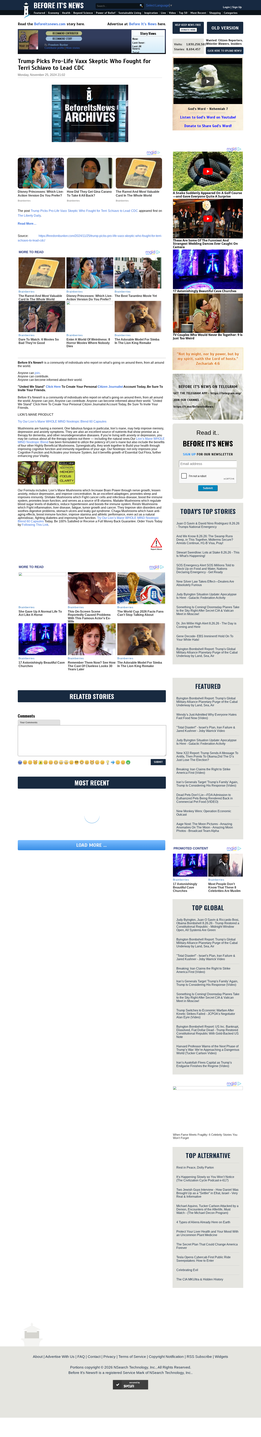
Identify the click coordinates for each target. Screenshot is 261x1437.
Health (66, 13)
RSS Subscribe (199, 1357)
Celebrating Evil (187, 1270)
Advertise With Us (60, 1357)
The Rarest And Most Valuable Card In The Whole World (40, 297)
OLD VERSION (225, 28)
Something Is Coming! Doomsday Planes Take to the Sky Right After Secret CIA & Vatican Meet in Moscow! (207, 611)
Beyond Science (83, 13)
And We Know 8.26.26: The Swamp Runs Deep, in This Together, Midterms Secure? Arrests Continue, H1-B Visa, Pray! (204, 540)
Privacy (109, 1357)
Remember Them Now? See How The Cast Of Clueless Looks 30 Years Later (91, 666)
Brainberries (27, 291)
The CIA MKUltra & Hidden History (199, 1279)
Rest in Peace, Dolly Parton (195, 1167)
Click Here (53, 386)
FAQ (81, 1357)
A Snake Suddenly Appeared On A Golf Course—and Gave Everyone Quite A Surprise (207, 194)
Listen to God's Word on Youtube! (208, 117)
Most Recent (198, 13)
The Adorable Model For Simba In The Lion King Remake (137, 341)
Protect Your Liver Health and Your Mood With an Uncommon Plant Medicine (207, 1233)
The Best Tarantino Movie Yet (136, 295)
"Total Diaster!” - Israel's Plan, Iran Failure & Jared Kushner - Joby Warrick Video (205, 729)
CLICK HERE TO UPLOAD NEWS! (225, 50)
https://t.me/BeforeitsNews (193, 407)
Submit (208, 488)
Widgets (221, 1357)
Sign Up (237, 7)
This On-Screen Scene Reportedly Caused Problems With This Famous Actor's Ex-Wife (89, 616)
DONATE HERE (188, 29)
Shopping (215, 13)
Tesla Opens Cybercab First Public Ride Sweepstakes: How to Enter (203, 1259)
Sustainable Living (129, 13)
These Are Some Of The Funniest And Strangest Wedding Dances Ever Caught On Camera (205, 243)
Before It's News (59, 5)
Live (163, 13)
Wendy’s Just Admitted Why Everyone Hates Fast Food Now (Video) (206, 716)
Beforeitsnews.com (50, 24)
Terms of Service (132, 1357)
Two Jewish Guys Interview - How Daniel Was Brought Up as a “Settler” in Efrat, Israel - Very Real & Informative (207, 1193)
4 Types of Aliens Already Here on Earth (203, 1222)
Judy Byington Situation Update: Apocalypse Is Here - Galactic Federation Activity (206, 596)
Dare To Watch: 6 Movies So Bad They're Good (39, 341)
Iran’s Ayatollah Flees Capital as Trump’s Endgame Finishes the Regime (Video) (204, 1064)
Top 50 (183, 13)
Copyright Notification (166, 1357)
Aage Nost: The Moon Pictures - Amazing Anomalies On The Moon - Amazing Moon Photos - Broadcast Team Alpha (204, 827)
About (38, 1357)
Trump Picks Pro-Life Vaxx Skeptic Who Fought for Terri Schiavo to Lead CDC (84, 210)
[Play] (207, 81)
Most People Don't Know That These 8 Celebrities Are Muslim (224, 887)
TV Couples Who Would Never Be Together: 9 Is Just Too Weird (207, 336)
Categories (230, 13)
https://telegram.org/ (226, 393)
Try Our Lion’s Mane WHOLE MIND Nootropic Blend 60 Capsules (62, 421)
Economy (53, 13)
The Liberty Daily (29, 215)
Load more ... (91, 845)
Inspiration (151, 13)
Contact (94, 1357)
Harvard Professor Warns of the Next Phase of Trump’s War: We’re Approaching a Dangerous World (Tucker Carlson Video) (207, 1050)
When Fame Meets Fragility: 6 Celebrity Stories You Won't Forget (205, 1136)
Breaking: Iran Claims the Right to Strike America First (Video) (203, 771)
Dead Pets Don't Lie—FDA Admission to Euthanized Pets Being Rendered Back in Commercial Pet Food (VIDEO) (204, 798)
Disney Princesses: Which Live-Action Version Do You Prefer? (89, 297)
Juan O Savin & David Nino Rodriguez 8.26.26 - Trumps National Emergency (207, 525)
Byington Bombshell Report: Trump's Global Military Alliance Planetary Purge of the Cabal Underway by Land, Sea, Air (207, 652)
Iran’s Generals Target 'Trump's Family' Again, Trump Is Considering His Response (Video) (207, 783)
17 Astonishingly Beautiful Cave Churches (204, 291)
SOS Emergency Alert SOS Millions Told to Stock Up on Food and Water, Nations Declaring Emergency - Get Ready (205, 569)
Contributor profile (54, 47)
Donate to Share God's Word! (208, 126)
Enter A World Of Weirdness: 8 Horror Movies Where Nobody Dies (88, 343)
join (37, 373)
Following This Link (35, 524)
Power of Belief (105, 13)
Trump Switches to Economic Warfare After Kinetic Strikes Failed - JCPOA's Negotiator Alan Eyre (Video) (205, 1014)
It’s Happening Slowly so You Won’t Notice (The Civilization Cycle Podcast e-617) (205, 1178)
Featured (39, 13)
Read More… (27, 223)
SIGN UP (189, 454)
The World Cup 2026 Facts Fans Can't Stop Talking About (140, 613)
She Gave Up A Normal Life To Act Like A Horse (40, 613)
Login (226, 7)
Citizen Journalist (110, 386)
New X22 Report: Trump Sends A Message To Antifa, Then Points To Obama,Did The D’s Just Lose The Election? (207, 756)
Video (172, 13)
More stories (73, 47)
